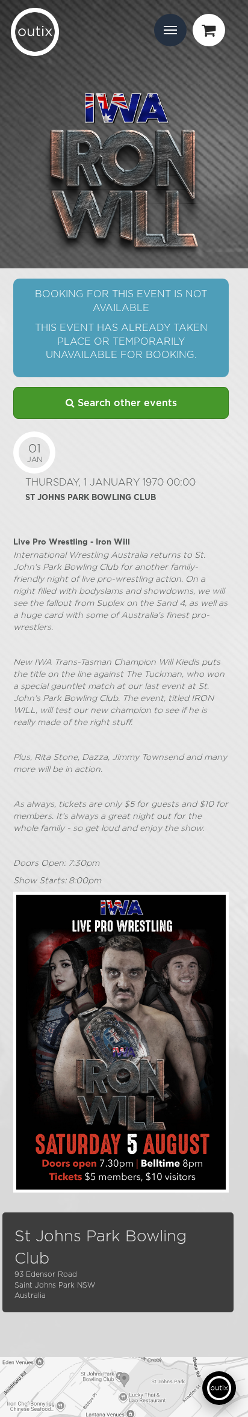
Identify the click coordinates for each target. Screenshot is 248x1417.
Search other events (126, 403)
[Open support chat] (219, 1388)
